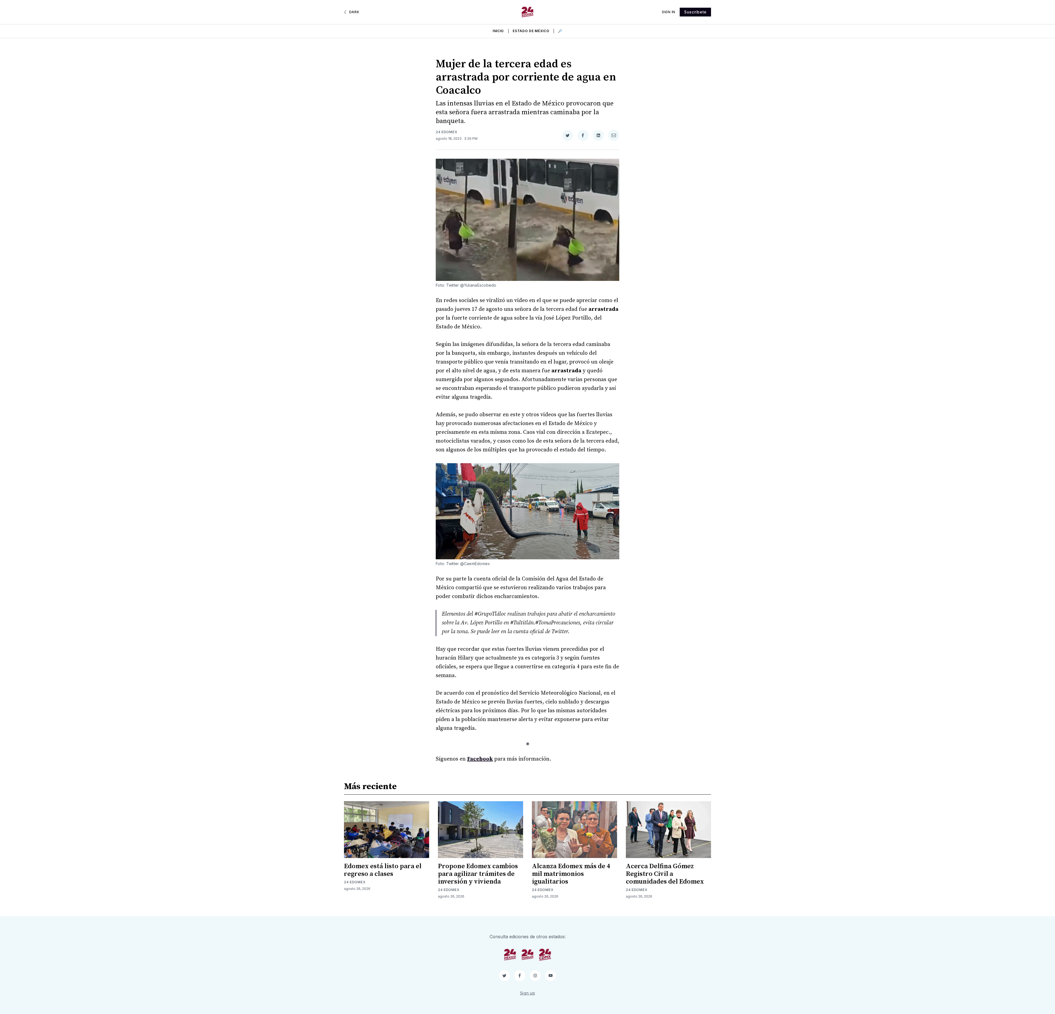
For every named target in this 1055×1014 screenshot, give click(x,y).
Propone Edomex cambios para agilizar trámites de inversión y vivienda (478, 874)
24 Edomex (446, 132)
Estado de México (531, 31)
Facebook (480, 759)
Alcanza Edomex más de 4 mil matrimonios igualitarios (571, 874)
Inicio (498, 31)
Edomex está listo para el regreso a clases (382, 870)
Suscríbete (695, 12)
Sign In (668, 12)
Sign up (527, 993)
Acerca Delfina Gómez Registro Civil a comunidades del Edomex (665, 874)
